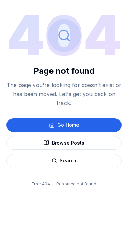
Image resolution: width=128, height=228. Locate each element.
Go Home (68, 125)
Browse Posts (68, 143)
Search (68, 160)
